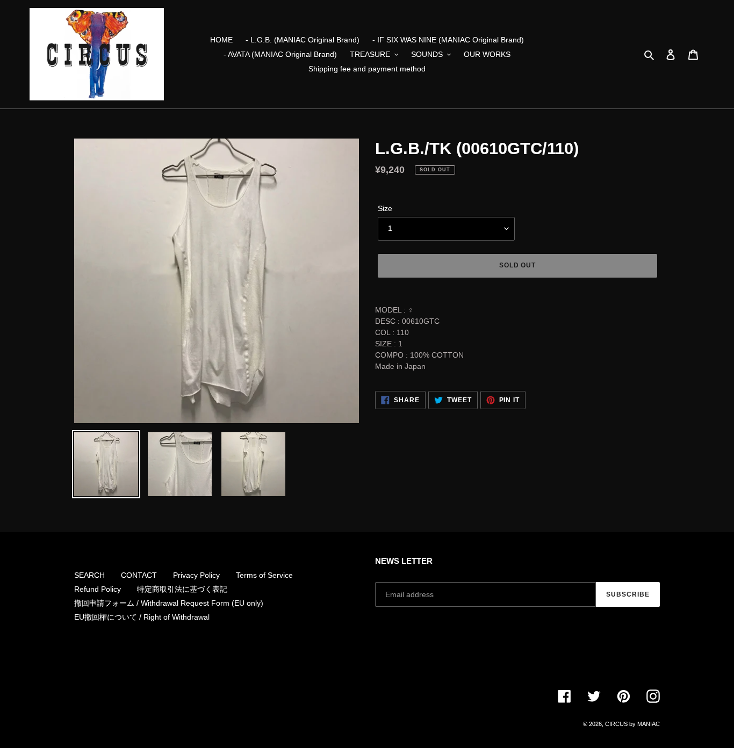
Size (385, 208)
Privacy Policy (196, 575)
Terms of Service (264, 575)
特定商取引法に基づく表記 (182, 589)
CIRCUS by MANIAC (632, 724)
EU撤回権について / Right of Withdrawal (142, 617)
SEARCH (89, 575)
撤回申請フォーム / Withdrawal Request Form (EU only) (168, 603)
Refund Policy (97, 589)
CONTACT (139, 575)
